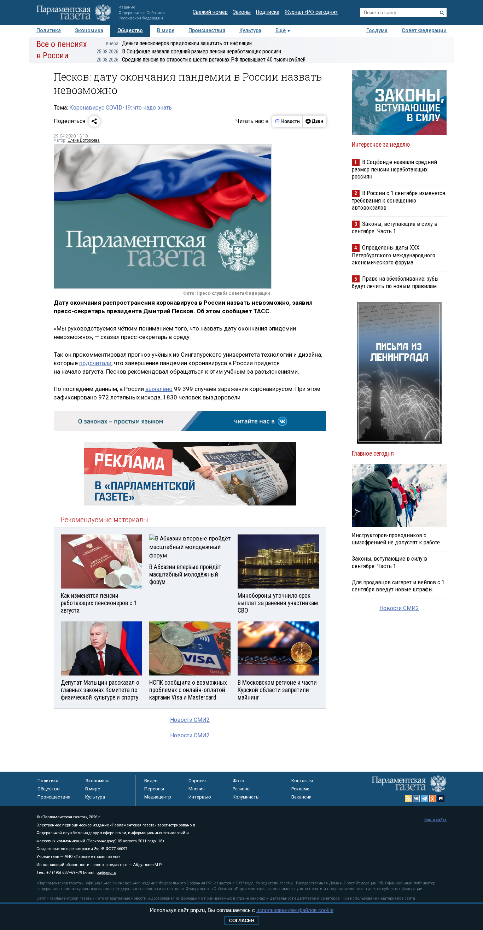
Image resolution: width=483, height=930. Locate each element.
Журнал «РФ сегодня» (311, 12)
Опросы (197, 780)
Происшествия (206, 31)
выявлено (159, 388)
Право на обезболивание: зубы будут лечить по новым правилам (395, 282)
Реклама (300, 788)
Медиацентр (157, 797)
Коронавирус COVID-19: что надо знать (120, 107)
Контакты (302, 780)
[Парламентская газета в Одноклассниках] (432, 798)
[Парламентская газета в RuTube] (440, 798)
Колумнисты (246, 797)
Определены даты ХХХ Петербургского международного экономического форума (393, 254)
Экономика (89, 31)
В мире (165, 31)
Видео (151, 780)
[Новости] (287, 121)
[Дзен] (314, 121)
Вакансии (301, 797)
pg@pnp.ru (106, 872)
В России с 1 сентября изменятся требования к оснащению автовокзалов (398, 200)
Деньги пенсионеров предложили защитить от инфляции (179, 43)
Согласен (241, 920)
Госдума (377, 31)
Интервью (199, 797)
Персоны (154, 788)
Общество (130, 31)
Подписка (267, 12)
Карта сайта (435, 819)
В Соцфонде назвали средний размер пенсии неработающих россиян (189, 51)
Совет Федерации (424, 31)
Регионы (242, 788)
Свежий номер (210, 12)
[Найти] (442, 12)
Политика (48, 31)
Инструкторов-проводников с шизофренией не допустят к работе (396, 539)
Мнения (196, 788)
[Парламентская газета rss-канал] (408, 798)
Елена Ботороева (84, 140)
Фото (238, 780)
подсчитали (95, 363)
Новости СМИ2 (190, 719)
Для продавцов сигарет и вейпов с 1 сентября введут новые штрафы (398, 586)
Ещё (280, 31)
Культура (250, 31)
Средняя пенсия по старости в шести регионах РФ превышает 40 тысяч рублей (201, 59)
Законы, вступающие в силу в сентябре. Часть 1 (394, 227)
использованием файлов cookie (294, 910)
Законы (242, 12)
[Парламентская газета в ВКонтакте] (416, 798)
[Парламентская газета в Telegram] (424, 798)
